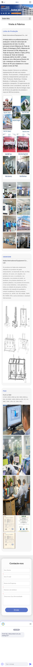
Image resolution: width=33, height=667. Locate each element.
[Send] (30, 664)
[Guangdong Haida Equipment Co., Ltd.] (17, 2)
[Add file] (2, 664)
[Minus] (30, 624)
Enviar (16, 610)
